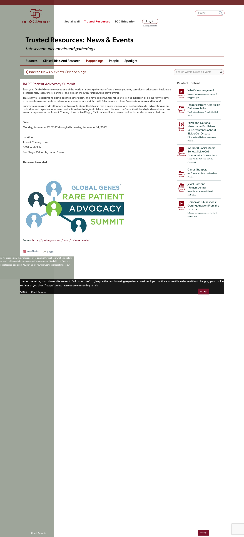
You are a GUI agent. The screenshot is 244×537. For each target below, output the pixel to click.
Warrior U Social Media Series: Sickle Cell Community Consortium (202, 152)
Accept (203, 291)
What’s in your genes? (201, 90)
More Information (39, 292)
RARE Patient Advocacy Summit (49, 84)
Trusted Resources (97, 21)
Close (23, 292)
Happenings (94, 61)
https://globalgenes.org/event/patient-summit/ (60, 240)
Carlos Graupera (198, 169)
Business (31, 61)
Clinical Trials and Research (61, 61)
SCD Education (125, 21)
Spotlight (131, 61)
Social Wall (72, 21)
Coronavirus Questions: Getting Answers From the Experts (203, 206)
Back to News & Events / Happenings (57, 72)
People (114, 61)
